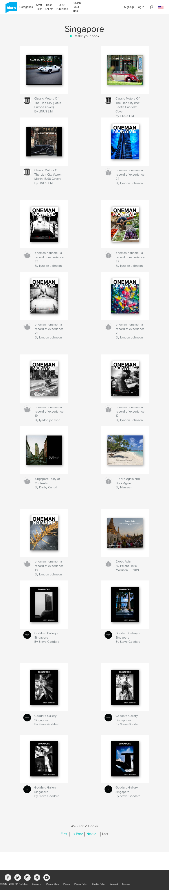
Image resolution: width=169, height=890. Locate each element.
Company (36, 884)
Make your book (87, 36)
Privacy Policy (81, 884)
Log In (140, 7)
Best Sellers (49, 7)
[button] (160, 7)
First (64, 834)
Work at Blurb (52, 884)
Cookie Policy (98, 884)
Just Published (62, 7)
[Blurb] (10, 9)
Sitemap (126, 884)
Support (114, 884)
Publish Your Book (76, 7)
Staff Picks (39, 7)
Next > (91, 834)
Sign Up (129, 7)
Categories (26, 7)
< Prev (78, 834)
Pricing (66, 884)
